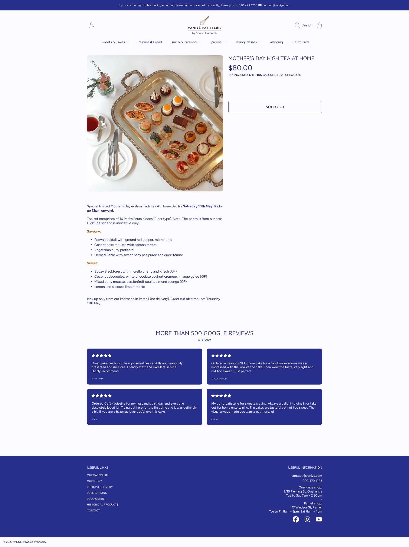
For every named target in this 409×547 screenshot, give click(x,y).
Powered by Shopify (34, 541)
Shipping (255, 74)
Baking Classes (246, 42)
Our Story (94, 481)
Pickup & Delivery (100, 487)
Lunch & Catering (183, 42)
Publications (97, 492)
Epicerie (216, 42)
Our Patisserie (98, 475)
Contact (93, 510)
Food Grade (96, 498)
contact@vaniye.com (306, 476)
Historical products (102, 504)
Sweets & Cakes (113, 42)
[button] (304, 25)
